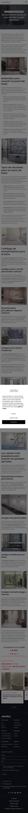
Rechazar (14, 413)
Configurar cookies (13, 417)
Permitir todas (13, 422)
